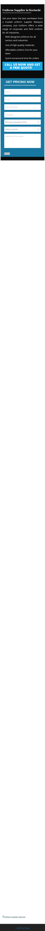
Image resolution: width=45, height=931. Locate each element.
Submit (7, 154)
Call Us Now (23, 928)
